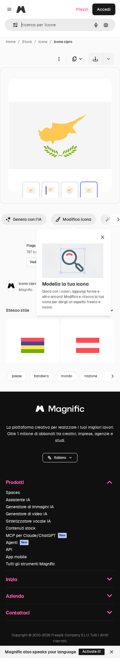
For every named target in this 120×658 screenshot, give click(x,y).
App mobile (16, 556)
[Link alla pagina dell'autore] (11, 287)
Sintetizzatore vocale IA (28, 521)
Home (11, 41)
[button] (60, 457)
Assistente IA (18, 499)
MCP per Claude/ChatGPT (36, 535)
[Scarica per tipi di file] (77, 59)
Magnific (26, 289)
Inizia (11, 579)
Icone (42, 41)
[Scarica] (95, 59)
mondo (66, 376)
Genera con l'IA (27, 219)
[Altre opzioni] (59, 59)
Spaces (13, 492)
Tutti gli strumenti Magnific (30, 563)
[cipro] (31, 190)
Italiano (60, 457)
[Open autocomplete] (13, 25)
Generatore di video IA (26, 513)
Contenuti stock (21, 528)
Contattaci (18, 612)
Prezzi (82, 9)
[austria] (87, 345)
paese (17, 376)
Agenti (16, 542)
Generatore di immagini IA (30, 506)
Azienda (15, 596)
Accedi (104, 9)
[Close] (111, 651)
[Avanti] (112, 376)
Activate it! (91, 651)
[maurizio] (32, 345)
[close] (102, 237)
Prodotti (15, 482)
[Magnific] (60, 410)
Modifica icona (77, 219)
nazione (90, 376)
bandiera (41, 376)
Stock (27, 41)
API (9, 549)
